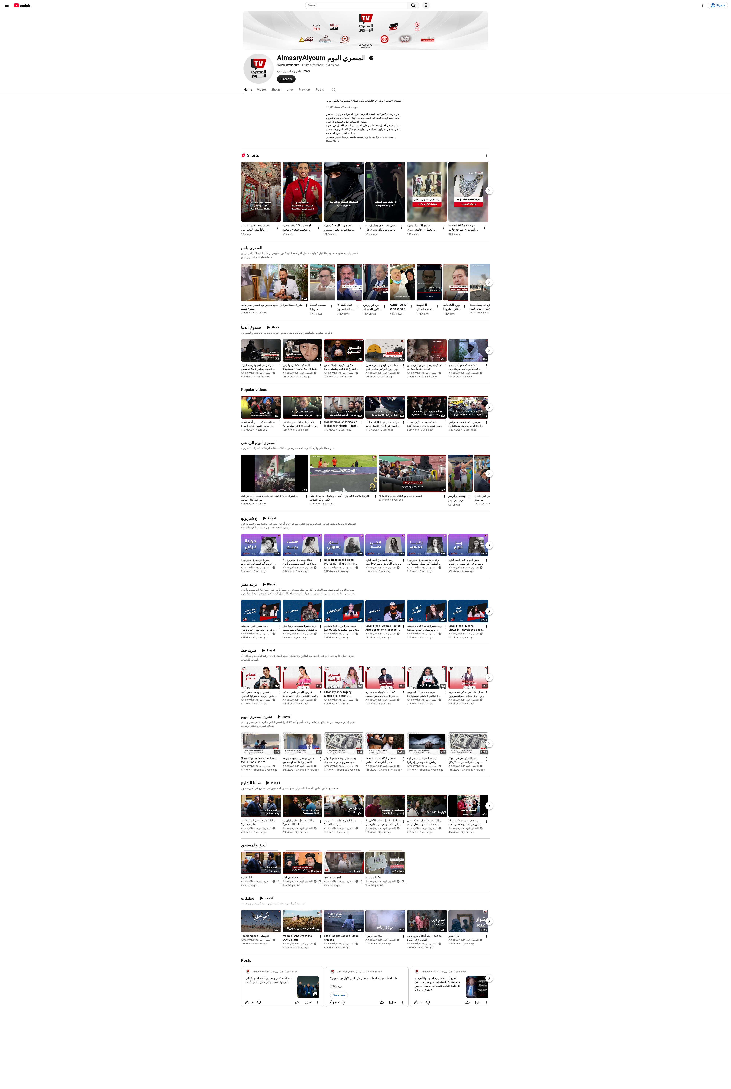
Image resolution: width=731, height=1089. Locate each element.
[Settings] (702, 5)
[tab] (247, 89)
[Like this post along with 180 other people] (332, 1003)
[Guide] (7, 5)
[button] (332, 141)
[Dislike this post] (259, 1003)
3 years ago (291, 971)
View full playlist (249, 885)
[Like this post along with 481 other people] (247, 1003)
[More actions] (486, 155)
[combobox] (357, 5)
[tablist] (365, 89)
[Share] (297, 1002)
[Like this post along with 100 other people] (416, 1003)
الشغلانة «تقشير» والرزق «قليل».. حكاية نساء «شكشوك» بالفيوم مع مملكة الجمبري (364, 100)
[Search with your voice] (426, 5)
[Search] (413, 5)
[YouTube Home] (22, 5)
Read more (332, 141)
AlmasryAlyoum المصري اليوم (256, 373)
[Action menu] (318, 1002)
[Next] (489, 190)
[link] (282, 988)
